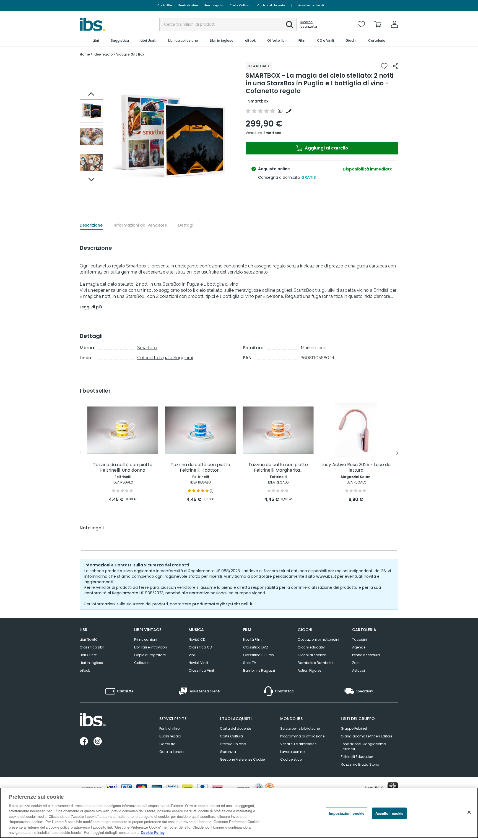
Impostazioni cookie (346, 813)
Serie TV (249, 662)
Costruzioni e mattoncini (318, 639)
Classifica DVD (255, 647)
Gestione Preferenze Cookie (242, 759)
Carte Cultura (240, 5)
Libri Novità (89, 639)
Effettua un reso (233, 744)
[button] (290, 24)
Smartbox (258, 101)
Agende (358, 647)
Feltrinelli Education (357, 756)
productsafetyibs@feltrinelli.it (222, 604)
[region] (239, 813)
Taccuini (359, 639)
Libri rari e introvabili (150, 647)
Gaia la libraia (171, 751)
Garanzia (228, 751)
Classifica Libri (92, 647)
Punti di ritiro (188, 5)
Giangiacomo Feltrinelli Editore (366, 736)
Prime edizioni (145, 639)
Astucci (358, 670)
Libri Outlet (88, 655)
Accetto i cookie (389, 813)
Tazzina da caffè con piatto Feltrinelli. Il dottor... (200, 467)
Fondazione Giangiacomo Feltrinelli (363, 746)
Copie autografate (150, 655)
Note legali (92, 528)
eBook (85, 670)
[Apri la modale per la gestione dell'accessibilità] (392, 786)
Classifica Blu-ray (258, 655)
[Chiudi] (469, 812)
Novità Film (252, 639)
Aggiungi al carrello (326, 148)
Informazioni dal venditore (140, 225)
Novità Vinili (198, 662)
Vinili (192, 655)
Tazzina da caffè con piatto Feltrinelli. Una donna (122, 467)
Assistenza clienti (311, 5)
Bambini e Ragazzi (259, 670)
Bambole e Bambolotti (317, 662)
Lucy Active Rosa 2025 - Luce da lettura (356, 467)
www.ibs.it (326, 576)
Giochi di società (312, 655)
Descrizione (91, 225)
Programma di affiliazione (302, 736)
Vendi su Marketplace (298, 744)
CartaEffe (164, 5)
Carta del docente (271, 5)
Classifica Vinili (202, 670)
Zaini (356, 662)
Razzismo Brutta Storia (360, 764)
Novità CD (197, 639)
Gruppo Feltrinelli (354, 728)
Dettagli (186, 225)
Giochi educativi (312, 647)
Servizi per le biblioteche (300, 728)
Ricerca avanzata (308, 24)
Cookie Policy (153, 832)
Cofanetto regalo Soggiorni (165, 357)
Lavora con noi (292, 751)
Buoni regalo (213, 5)
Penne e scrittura (366, 655)
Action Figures (309, 670)
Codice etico (291, 759)
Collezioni (142, 662)
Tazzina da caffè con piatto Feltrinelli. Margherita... (278, 467)
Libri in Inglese (91, 662)
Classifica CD (200, 647)
